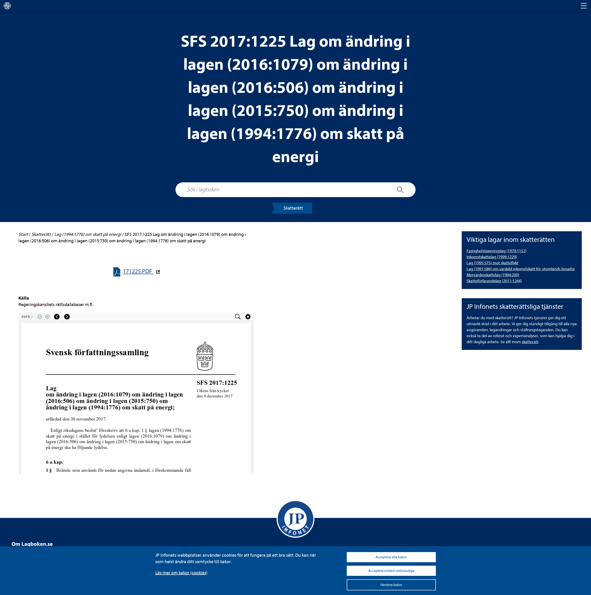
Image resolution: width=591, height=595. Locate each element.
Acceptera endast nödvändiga (391, 571)
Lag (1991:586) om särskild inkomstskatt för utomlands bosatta (521, 269)
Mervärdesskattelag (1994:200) (493, 275)
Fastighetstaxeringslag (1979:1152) (496, 251)
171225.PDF (138, 271)
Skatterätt (293, 208)
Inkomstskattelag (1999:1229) (492, 257)
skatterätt (530, 342)
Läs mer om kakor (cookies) (181, 572)
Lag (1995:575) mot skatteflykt (492, 263)
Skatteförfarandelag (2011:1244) (494, 281)
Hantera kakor (391, 585)
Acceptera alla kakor (391, 557)
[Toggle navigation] (584, 6)
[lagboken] (7, 6)
